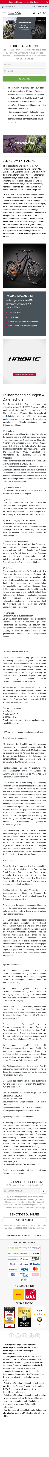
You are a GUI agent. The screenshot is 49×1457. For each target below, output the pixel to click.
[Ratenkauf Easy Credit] (35, 1274)
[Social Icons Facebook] (11, 1335)
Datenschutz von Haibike (13, 1173)
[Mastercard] (35, 1269)
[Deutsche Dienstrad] (13, 1253)
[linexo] (13, 1264)
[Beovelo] (35, 1258)
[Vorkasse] (24, 1280)
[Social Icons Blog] (37, 1335)
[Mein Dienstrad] (24, 1253)
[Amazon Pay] (13, 1269)
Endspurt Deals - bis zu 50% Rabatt (24, 2)
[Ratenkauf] (24, 1274)
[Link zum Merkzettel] (39, 13)
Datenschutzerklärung (27, 105)
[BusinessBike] (35, 1248)
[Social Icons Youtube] (18, 1335)
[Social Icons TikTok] (31, 1335)
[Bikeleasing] (24, 1248)
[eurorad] (24, 1264)
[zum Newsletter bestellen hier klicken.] (43, 1190)
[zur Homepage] (14, 13)
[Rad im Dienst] (24, 1258)
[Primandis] (13, 1258)
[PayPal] (35, 1264)
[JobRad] (13, 1248)
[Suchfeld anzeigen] (34, 13)
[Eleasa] (35, 1253)
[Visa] (24, 1269)
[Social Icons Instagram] (24, 1335)
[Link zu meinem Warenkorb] (44, 13)
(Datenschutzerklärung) (18, 112)
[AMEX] (13, 1274)
